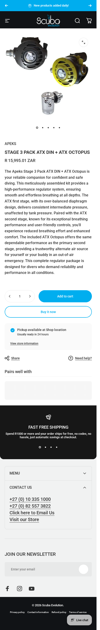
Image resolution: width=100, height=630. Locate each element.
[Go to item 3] (48, 128)
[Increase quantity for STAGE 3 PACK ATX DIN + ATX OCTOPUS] (30, 296)
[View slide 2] (45, 447)
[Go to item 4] (54, 128)
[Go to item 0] (37, 128)
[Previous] (6, 5)
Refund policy (59, 612)
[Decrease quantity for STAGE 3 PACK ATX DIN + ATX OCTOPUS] (10, 296)
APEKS (10, 143)
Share (15, 358)
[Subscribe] (83, 569)
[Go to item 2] (43, 128)
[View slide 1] (40, 447)
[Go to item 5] (59, 128)
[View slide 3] (51, 447)
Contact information (38, 612)
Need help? (83, 358)
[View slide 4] (57, 447)
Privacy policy (17, 612)
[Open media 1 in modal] (83, 42)
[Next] (90, 5)
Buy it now (48, 312)
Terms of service (78, 612)
